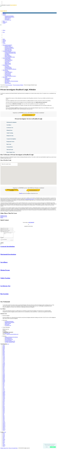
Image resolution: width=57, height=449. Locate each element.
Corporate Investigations (9, 15)
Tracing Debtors (10, 146)
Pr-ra (3, 405)
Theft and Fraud (10, 149)
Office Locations (8, 78)
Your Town (2, 231)
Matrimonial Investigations (9, 16)
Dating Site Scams (10, 135)
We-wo (4, 445)
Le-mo (4, 439)
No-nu (4, 398)
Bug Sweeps (7, 18)
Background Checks (10, 141)
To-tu (4, 420)
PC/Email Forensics (8, 68)
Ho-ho (4, 380)
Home (4, 12)
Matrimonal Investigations (11, 122)
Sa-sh (4, 409)
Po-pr (4, 404)
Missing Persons (5, 270)
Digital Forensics (6, 65)
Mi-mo (4, 394)
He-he (4, 377)
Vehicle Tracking (8, 17)
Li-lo (3, 388)
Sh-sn (4, 411)
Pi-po (4, 403)
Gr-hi (4, 437)
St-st (3, 414)
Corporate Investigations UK (10, 341)
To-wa (4, 444)
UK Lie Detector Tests (9, 339)
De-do (4, 364)
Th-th (4, 418)
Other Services (5, 70)
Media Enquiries (8, 83)
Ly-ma (4, 391)
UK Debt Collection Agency (10, 342)
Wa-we (4, 424)
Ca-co (4, 434)
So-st (3, 413)
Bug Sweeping (4, 294)
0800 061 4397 (7, 333)
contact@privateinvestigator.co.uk (12, 334)
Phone (1, 230)
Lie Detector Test (8, 19)
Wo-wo (4, 429)
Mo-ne (4, 395)
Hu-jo (4, 382)
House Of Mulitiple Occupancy (10, 76)
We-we (4, 425)
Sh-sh (4, 410)
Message (2, 237)
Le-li (3, 386)
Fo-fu (4, 370)
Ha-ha (4, 375)
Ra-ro (4, 406)
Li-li (3, 387)
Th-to (4, 419)
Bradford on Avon (3, 215)
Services (4, 14)
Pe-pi (4, 402)
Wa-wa (4, 423)
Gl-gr (4, 372)
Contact (4, 22)
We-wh (4, 426)
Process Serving (8, 74)
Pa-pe (4, 401)
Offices (4, 30)
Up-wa (4, 422)
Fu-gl (4, 371)
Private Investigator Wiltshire (18, 84)
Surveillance (7, 71)
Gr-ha (4, 374)
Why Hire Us (7, 80)
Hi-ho (4, 379)
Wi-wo (4, 428)
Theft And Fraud (8, 73)
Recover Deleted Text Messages (10, 69)
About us (4, 40)
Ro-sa (4, 408)
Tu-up (4, 421)
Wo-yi (4, 446)
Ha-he (4, 376)
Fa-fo (4, 369)
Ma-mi (4, 392)
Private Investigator (8, 84)
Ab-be (5, 432)
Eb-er (4, 367)
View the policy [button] (52, 445)
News (4, 20)
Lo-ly (4, 390)
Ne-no (4, 397)
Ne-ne (4, 396)
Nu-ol (4, 399)
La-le (4, 385)
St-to (3, 443)
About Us (4, 13)
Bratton (1, 217)
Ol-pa (4, 400)
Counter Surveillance (8, 72)
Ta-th (4, 417)
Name (1, 228)
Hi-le (3, 438)
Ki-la (3, 384)
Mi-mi (4, 393)
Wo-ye (4, 430)
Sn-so (4, 412)
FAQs (4, 42)
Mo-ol (4, 440)
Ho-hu (4, 381)
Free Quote (7, 82)
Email (1, 229)
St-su (3, 415)
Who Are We (5, 77)
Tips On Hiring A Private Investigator (11, 81)
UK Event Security (8, 340)
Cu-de (4, 363)
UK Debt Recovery (8, 338)
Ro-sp (4, 442)
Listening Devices (8, 67)
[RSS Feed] (30, 37)
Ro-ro (4, 407)
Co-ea (4, 435)
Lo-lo (4, 389)
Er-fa (3, 368)
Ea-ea (4, 366)
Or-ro (4, 441)
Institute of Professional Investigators (11, 337)
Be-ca (4, 433)
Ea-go (4, 436)
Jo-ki (3, 383)
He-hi (4, 378)
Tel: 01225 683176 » (28, 115)
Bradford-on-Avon (3, 216)
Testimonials (5, 21)
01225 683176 (31, 222)
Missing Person (9, 130)
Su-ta (4, 416)
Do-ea (4, 365)
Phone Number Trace (11, 152)
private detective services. (29, 199)
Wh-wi (4, 427)
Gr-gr (4, 373)
